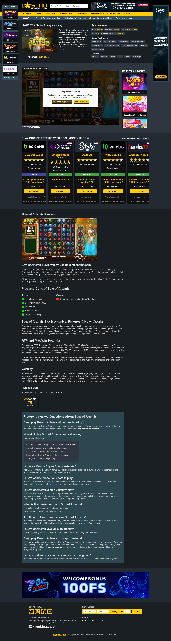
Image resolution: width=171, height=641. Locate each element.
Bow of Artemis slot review (75, 44)
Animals (104, 57)
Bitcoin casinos (55, 547)
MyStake (10, 29)
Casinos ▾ (38, 14)
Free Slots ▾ (51, 14)
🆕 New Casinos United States (75, 18)
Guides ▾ (127, 14)
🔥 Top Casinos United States (50, 18)
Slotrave (10, 40)
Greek (127, 57)
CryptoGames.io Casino (60, 156)
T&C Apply (30, 196)
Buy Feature (123, 41)
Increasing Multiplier (129, 45)
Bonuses (27, 14)
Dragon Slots (10, 51)
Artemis (113, 57)
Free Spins (96, 41)
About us (106, 621)
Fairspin (10, 62)
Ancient (95, 57)
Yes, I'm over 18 (81, 102)
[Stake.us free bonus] (120, 6)
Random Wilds (98, 49)
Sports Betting (97, 14)
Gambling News (113, 14)
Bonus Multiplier (109, 41)
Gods (120, 57)
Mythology (136, 57)
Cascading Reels (137, 41)
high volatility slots (37, 381)
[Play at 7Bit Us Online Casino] (85, 585)
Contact (95, 621)
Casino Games (66, 14)
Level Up (143, 45)
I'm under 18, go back (61, 102)
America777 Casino (139, 155)
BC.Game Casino (34, 155)
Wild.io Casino (113, 155)
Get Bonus (34, 191)
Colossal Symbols (112, 45)
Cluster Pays (97, 45)
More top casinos (10, 78)
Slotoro (10, 17)
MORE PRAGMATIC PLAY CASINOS (135, 138)
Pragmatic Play (54, 25)
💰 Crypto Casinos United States (101, 18)
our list (71, 444)
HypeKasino (10, 74)
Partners (86, 621)
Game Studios (81, 14)
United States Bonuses (124, 18)
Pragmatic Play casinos (88, 429)
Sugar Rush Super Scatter (135, 115)
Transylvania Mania (135, 92)
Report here (35, 127)
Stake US (87, 155)
